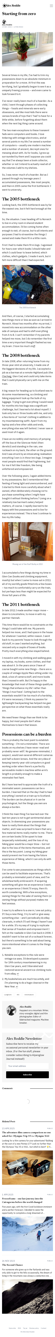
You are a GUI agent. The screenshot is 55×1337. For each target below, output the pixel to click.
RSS (19, 1328)
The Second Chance (12, 1265)
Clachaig (6, 376)
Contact (43, 1328)
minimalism (29, 995)
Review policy (34, 1328)
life (18, 995)
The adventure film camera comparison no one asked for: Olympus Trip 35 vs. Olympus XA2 (26, 1134)
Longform (8, 995)
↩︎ (18, 973)
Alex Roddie (7, 25)
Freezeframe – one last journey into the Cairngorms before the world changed (22, 1201)
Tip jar (25, 1328)
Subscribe (27, 1075)
